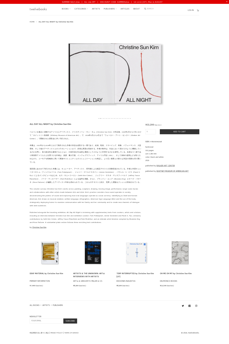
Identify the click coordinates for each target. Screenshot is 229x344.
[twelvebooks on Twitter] (183, 306)
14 (119, 118)
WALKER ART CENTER (165, 165)
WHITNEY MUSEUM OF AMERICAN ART (172, 171)
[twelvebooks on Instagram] (196, 306)
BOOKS (65, 9)
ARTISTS (96, 9)
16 (122, 118)
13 (117, 118)
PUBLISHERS (110, 9)
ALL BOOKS (34, 305)
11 (114, 118)
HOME (32, 22)
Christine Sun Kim (39, 227)
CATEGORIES (80, 9)
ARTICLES (125, 9)
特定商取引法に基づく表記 (39, 333)
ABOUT (136, 9)
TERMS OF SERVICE (71, 333)
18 (125, 118)
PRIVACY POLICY (56, 333)
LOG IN (191, 10)
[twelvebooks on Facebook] (189, 306)
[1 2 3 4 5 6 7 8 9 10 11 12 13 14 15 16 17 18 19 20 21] (114, 73)
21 (130, 118)
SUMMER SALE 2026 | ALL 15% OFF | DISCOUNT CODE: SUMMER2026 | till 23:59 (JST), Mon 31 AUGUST (112, 2)
